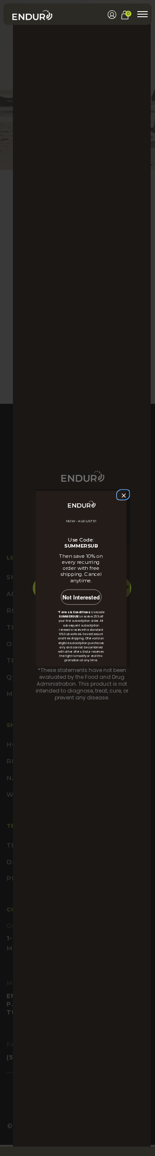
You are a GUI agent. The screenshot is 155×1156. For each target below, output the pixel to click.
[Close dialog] (122, 494)
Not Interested (80, 597)
